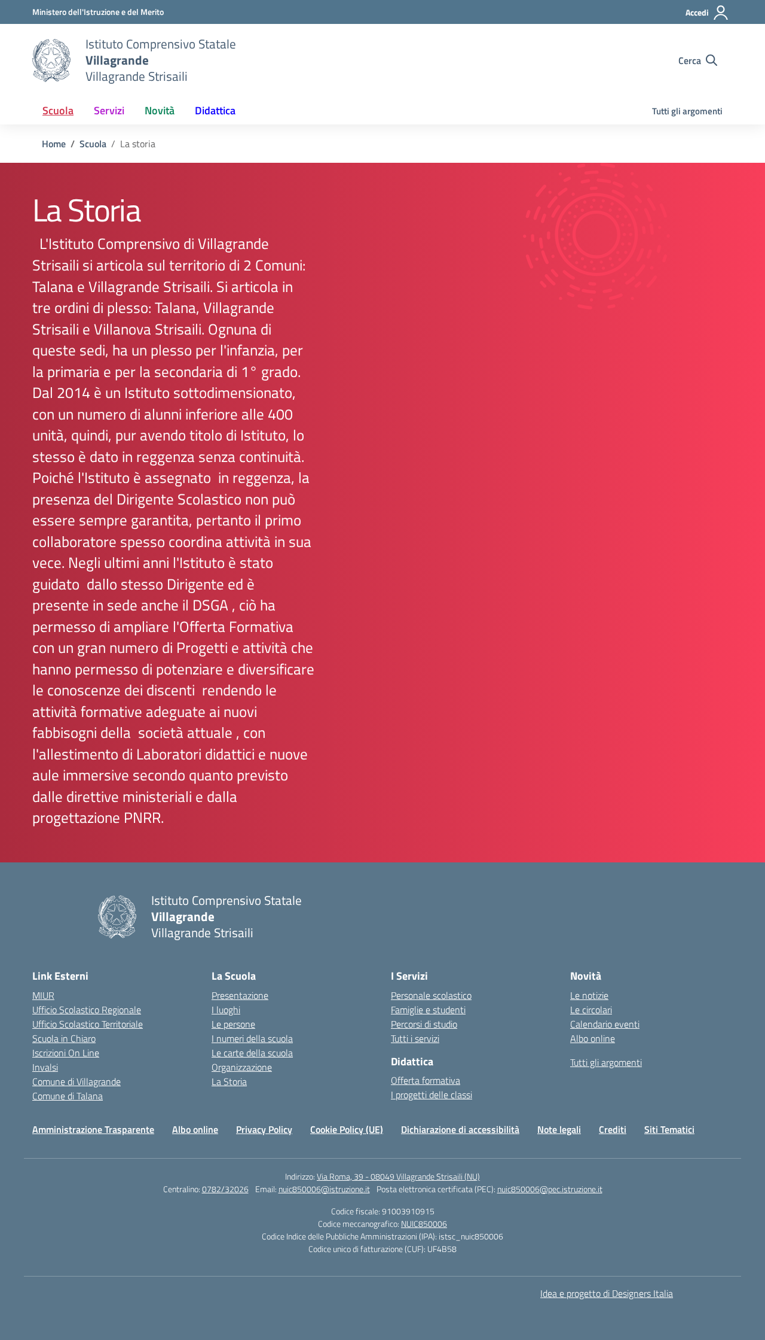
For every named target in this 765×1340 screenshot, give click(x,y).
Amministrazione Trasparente (93, 1129)
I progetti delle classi (431, 1094)
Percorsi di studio (424, 1024)
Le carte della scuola (252, 1053)
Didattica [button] (215, 110)
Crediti (612, 1129)
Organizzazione (242, 1067)
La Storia (229, 1081)
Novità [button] (160, 110)
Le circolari (591, 1009)
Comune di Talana (67, 1096)
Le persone (233, 1024)
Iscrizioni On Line (65, 1053)
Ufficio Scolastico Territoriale (87, 1024)
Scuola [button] (58, 110)
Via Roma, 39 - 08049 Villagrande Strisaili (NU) (398, 1176)
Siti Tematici (669, 1129)
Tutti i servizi (415, 1038)
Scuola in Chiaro (64, 1038)
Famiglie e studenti (428, 1009)
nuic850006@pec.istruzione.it (549, 1189)
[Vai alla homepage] (51, 60)
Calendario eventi (604, 1024)
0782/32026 (225, 1189)
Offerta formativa (425, 1080)
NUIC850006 (424, 1223)
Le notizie (589, 995)
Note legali (559, 1129)
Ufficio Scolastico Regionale (86, 1009)
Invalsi (45, 1067)
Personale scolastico (431, 995)
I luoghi (226, 1009)
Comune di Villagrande (76, 1081)
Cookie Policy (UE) (346, 1129)
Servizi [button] (109, 110)
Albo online (592, 1038)
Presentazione (240, 995)
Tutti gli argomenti (687, 111)
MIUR (43, 995)
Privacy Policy (264, 1129)
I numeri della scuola (252, 1038)
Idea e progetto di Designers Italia (606, 1293)
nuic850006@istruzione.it (324, 1189)
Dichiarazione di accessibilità (460, 1129)
